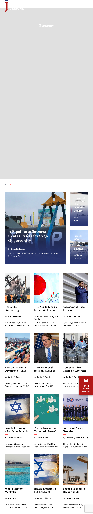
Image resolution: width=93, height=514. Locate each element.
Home (6, 185)
